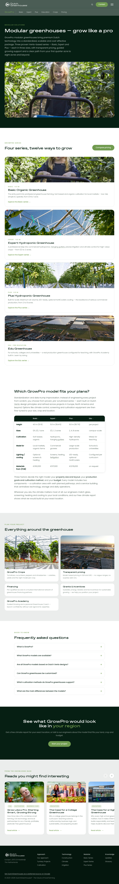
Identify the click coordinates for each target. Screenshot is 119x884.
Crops (55, 12)
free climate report (86, 495)
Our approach (42, 858)
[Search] (92, 4)
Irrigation (65, 865)
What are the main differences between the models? (41, 691)
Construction (67, 858)
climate (40, 492)
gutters (61, 439)
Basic (21, 12)
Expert (29, 12)
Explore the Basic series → (19, 202)
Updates (108, 858)
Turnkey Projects (43, 861)
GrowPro (9, 12)
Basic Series (88, 858)
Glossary (108, 861)
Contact (102, 4)
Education (45, 12)
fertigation (54, 457)
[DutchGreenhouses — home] (16, 4)
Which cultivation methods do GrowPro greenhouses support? (45, 682)
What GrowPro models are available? (34, 655)
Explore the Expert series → (19, 255)
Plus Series (88, 865)
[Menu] (112, 4)
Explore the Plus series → (19, 308)
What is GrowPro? (25, 647)
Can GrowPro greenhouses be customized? (37, 673)
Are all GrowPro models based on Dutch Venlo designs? (42, 664)
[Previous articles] (105, 775)
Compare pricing (103, 147)
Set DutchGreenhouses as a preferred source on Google (27, 874)
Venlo (17, 404)
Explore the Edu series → (18, 360)
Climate (65, 861)
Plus (36, 12)
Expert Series (89, 861)
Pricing (64, 12)
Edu (90, 418)
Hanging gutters (58, 247)
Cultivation (41, 865)
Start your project (59, 744)
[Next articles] (111, 775)
